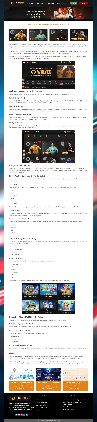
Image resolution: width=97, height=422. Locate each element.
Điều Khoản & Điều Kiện (42, 405)
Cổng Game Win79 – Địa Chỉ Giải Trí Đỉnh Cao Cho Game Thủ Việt (48, 383)
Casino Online (51, 3)
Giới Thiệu (38, 400)
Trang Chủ (30, 3)
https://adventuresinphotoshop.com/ (77, 400)
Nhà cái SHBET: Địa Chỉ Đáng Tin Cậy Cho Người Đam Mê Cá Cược (22, 383)
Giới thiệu (43, 3)
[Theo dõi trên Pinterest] (19, 415)
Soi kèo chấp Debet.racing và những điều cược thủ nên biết (75, 383)
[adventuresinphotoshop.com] (17, 3)
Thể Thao (63, 3)
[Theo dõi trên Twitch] (27, 415)
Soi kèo (58, 3)
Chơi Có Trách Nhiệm (41, 407)
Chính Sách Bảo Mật (41, 402)
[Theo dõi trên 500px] (24, 415)
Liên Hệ (38, 410)
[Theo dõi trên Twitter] (16, 415)
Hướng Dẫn (36, 3)
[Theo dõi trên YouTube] (21, 415)
